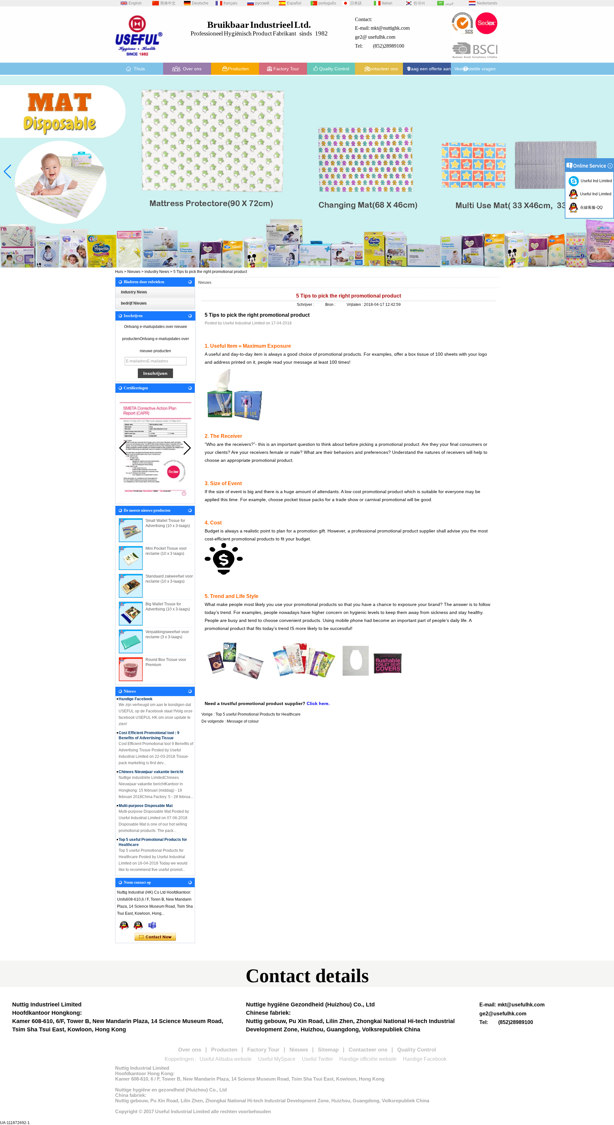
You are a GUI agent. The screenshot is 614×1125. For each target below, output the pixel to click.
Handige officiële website (368, 1059)
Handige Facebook (424, 1059)
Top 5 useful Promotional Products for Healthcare (258, 714)
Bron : (330, 304)
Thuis (139, 68)
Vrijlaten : (355, 304)
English (135, 3)
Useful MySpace (276, 1059)
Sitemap (328, 1050)
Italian (387, 3)
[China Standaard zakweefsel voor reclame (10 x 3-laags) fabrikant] (131, 586)
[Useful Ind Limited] (138, 925)
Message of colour (243, 721)
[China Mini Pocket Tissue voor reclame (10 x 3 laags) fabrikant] (131, 558)
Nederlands (487, 3)
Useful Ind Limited (595, 181)
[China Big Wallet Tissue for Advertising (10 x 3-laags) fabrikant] (131, 613)
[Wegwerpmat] (307, 172)
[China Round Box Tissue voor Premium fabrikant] (131, 669)
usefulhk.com (381, 37)
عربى (449, 3)
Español (294, 3)
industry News (157, 271)
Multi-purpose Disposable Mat (146, 796)
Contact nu (155, 937)
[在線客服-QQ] (124, 925)
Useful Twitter (317, 1059)
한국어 (419, 3)
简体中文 (168, 3)
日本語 (356, 3)
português (327, 3)
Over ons (192, 68)
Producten (238, 68)
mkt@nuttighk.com (390, 28)
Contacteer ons (382, 68)
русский (262, 3)
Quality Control (334, 68)
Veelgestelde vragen (475, 68)
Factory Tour (286, 68)
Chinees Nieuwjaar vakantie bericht (151, 762)
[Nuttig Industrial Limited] (139, 58)
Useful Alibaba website (226, 1059)
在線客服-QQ (590, 207)
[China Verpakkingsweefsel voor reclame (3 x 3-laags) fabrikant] (131, 641)
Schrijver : (306, 304)
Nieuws (133, 271)
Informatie (128, 869)
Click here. (318, 703)
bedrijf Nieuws (134, 303)
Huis (119, 271)
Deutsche (200, 3)
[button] (289, 262)
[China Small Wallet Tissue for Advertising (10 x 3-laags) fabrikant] (131, 530)
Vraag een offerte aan (429, 68)
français (230, 3)
